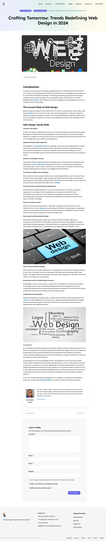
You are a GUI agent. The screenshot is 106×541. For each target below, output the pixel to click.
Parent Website (78, 517)
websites (57, 182)
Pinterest (95, 538)
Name (30, 455)
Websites (31, 113)
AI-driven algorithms (38, 164)
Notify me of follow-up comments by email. (44, 484)
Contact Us (76, 524)
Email (30, 463)
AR (59, 150)
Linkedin (83, 538)
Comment (32, 434)
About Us (76, 520)
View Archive (41, 399)
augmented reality (41, 146)
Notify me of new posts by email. (40, 488)
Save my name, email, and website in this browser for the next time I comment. (52, 480)
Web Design (34, 100)
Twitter (89, 538)
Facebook (76, 538)
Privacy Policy (77, 527)
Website (31, 471)
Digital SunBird (46, 380)
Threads (102, 538)
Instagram (69, 538)
